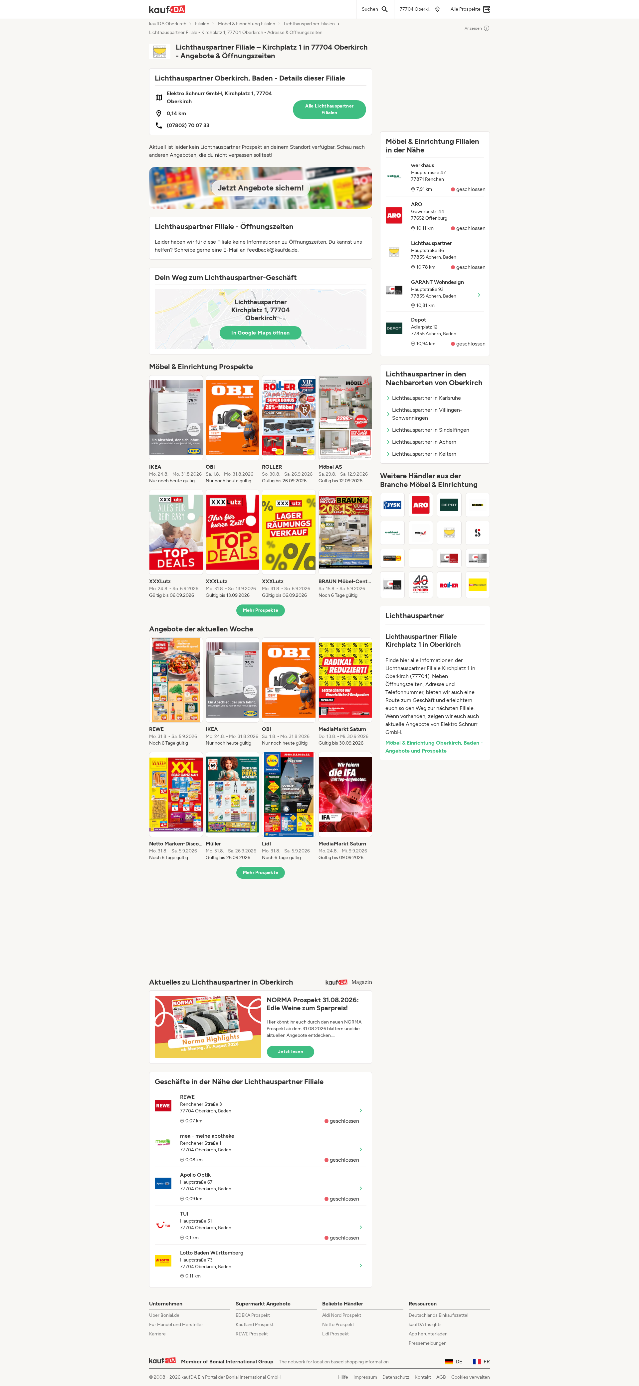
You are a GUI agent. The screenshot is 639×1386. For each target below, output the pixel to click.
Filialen (202, 24)
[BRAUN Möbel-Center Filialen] (478, 505)
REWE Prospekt (252, 1334)
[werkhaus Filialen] (392, 533)
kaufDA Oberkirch (167, 24)
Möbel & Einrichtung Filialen (246, 24)
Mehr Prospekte (261, 610)
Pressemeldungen (428, 1343)
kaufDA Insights (425, 1324)
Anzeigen (473, 28)
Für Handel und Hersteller (176, 1324)
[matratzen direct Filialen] (392, 558)
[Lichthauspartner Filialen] (449, 533)
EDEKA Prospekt (253, 1315)
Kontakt (423, 1377)
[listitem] (176, 429)
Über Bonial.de (164, 1315)
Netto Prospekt (338, 1324)
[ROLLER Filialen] (449, 585)
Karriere (157, 1334)
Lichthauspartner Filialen (309, 24)
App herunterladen (428, 1334)
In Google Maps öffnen (260, 333)
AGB (441, 1377)
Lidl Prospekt (335, 1334)
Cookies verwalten (470, 1377)
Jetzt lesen (290, 1051)
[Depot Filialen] (449, 505)
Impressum (365, 1377)
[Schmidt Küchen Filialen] (478, 533)
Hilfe (343, 1377)
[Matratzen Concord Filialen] (421, 585)
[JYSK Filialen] (392, 505)
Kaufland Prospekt (255, 1324)
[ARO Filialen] (421, 505)
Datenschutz (395, 1377)
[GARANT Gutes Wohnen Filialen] (449, 558)
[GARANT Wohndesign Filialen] (392, 585)
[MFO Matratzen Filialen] (478, 585)
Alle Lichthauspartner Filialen (329, 109)
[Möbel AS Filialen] (421, 533)
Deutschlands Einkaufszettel (438, 1315)
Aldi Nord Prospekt (341, 1315)
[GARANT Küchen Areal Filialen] (478, 558)
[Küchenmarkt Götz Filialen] (421, 558)
